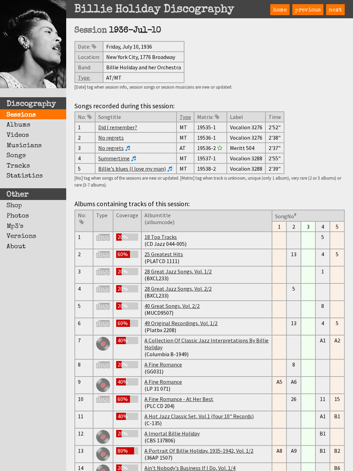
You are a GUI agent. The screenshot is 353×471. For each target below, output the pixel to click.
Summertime (114, 158)
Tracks (18, 166)
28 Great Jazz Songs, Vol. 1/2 (178, 271)
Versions (21, 236)
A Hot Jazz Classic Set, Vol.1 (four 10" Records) (199, 416)
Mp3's (15, 226)
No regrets (111, 137)
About (16, 246)
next (335, 10)
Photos (18, 216)
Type (185, 116)
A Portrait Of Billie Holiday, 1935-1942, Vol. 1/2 (198, 450)
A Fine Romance (163, 364)
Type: (84, 77)
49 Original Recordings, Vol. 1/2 (181, 323)
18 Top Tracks (160, 236)
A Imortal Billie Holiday (172, 433)
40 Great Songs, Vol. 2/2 (172, 305)
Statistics (25, 176)
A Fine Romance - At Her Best (178, 398)
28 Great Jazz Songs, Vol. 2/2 (178, 288)
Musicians (24, 145)
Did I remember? (117, 127)
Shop (14, 205)
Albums (18, 125)
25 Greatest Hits (163, 254)
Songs (16, 155)
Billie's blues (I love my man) (132, 168)
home (280, 10)
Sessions (21, 115)
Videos (18, 135)
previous (308, 10)
